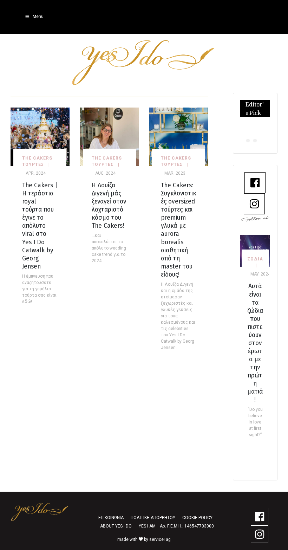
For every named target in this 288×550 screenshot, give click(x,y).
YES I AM (147, 526)
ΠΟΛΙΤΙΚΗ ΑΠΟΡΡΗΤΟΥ (153, 517)
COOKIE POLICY (197, 517)
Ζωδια (255, 259)
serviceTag (160, 539)
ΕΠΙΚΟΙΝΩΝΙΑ (111, 517)
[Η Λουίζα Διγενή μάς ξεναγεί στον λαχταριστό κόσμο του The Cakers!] (109, 136)
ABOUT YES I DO (116, 526)
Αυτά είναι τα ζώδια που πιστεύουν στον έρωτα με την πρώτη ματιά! (255, 342)
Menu (38, 16)
